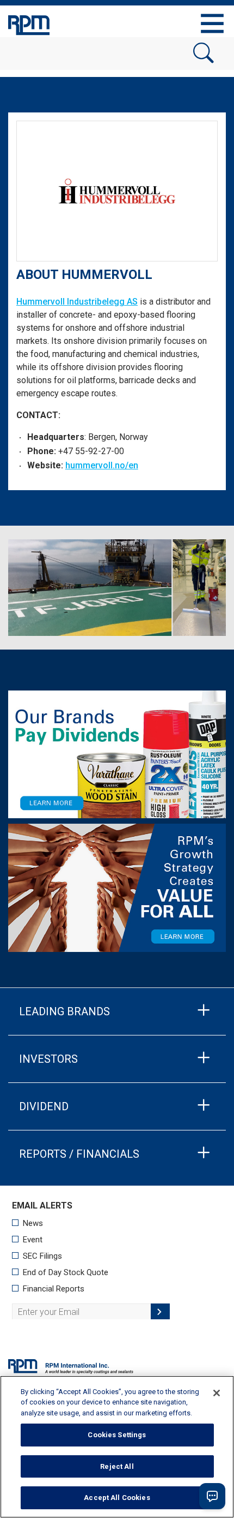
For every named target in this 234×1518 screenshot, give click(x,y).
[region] (117, 1447)
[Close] (217, 1393)
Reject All (116, 1466)
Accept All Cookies (117, 1497)
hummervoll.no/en (101, 465)
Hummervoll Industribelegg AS (77, 301)
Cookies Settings (117, 1435)
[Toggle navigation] (212, 23)
